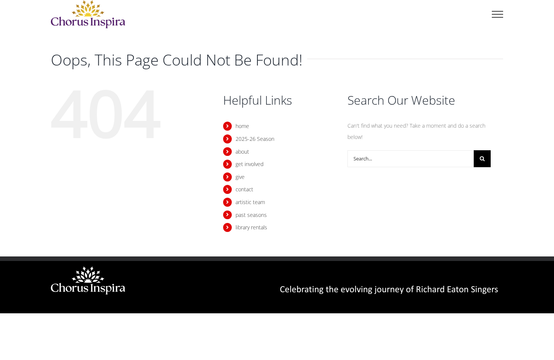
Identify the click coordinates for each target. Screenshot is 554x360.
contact (244, 189)
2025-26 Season (255, 138)
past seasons (251, 214)
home (242, 126)
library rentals (251, 227)
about (242, 151)
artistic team (250, 202)
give (240, 176)
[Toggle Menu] (497, 14)
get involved (249, 164)
